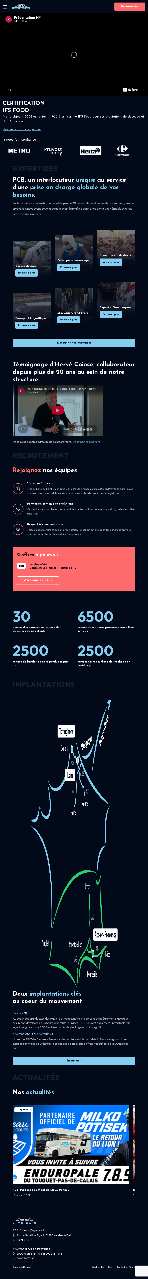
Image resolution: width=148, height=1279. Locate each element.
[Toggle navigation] (5, 6)
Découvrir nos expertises (74, 342)
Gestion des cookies (102, 1267)
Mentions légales (22, 1267)
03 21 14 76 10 (24, 1240)
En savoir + (74, 1060)
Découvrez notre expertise (22, 129)
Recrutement (130, 6)
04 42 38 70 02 (25, 1258)
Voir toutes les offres (38, 580)
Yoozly (132, 1267)
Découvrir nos (81, 442)
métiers (95, 442)
